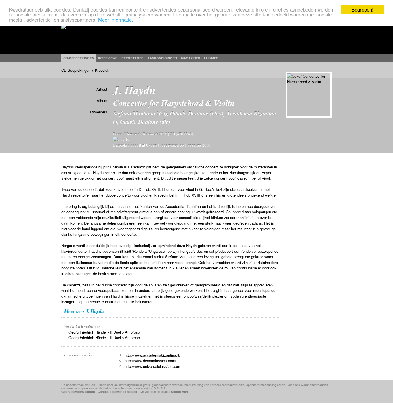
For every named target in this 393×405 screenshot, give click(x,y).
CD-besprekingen (78, 58)
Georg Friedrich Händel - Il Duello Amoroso (104, 332)
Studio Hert (179, 391)
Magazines (190, 58)
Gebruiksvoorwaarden (78, 391)
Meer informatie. (115, 19)
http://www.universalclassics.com (152, 366)
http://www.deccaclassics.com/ (150, 360)
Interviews (107, 58)
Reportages (132, 58)
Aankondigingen (162, 58)
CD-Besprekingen (75, 70)
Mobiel (132, 391)
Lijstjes (211, 58)
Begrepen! (362, 9)
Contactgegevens (111, 391)
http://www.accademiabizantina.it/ (152, 355)
